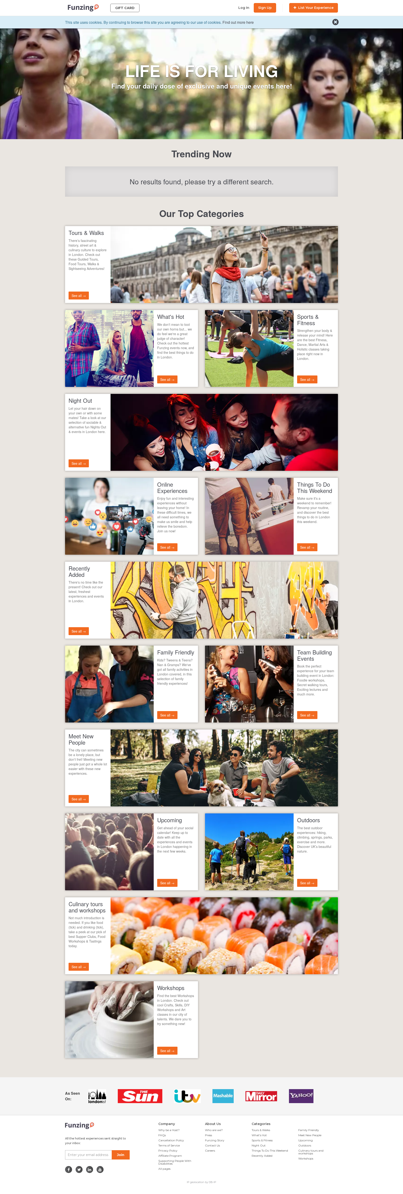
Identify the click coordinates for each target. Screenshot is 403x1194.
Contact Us (212, 1145)
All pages (164, 1168)
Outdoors (304, 1145)
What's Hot (259, 1135)
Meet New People (309, 1135)
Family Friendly (308, 1130)
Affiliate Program (170, 1155)
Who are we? (214, 1130)
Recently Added (262, 1155)
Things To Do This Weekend (270, 1150)
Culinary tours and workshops (310, 1152)
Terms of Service (169, 1145)
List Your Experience (315, 8)
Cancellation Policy (171, 1140)
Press (208, 1135)
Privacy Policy (167, 1150)
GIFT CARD (125, 8)
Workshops (305, 1158)
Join (120, 1155)
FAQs (162, 1135)
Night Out (259, 1145)
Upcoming (305, 1140)
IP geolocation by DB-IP (201, 1182)
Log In (243, 8)
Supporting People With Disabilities (174, 1162)
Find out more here (238, 22)
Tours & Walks (261, 1130)
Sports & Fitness (262, 1140)
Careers (210, 1150)
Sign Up (265, 8)
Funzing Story (214, 1140)
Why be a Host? (169, 1130)
